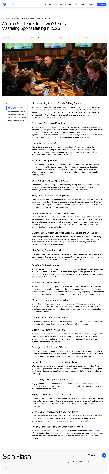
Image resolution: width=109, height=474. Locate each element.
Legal (104, 468)
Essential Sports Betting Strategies (16, 111)
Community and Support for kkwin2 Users (17, 121)
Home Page (66, 462)
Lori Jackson (6, 37)
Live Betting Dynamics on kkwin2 (16, 114)
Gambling (12, 18)
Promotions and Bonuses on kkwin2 (17, 117)
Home (3, 18)
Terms (99, 468)
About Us (88, 468)
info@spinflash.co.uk (92, 462)
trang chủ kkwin (94, 431)
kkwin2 (83, 107)
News (7, 18)
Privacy (94, 468)
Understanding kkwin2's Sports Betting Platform (15, 108)
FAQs (81, 462)
